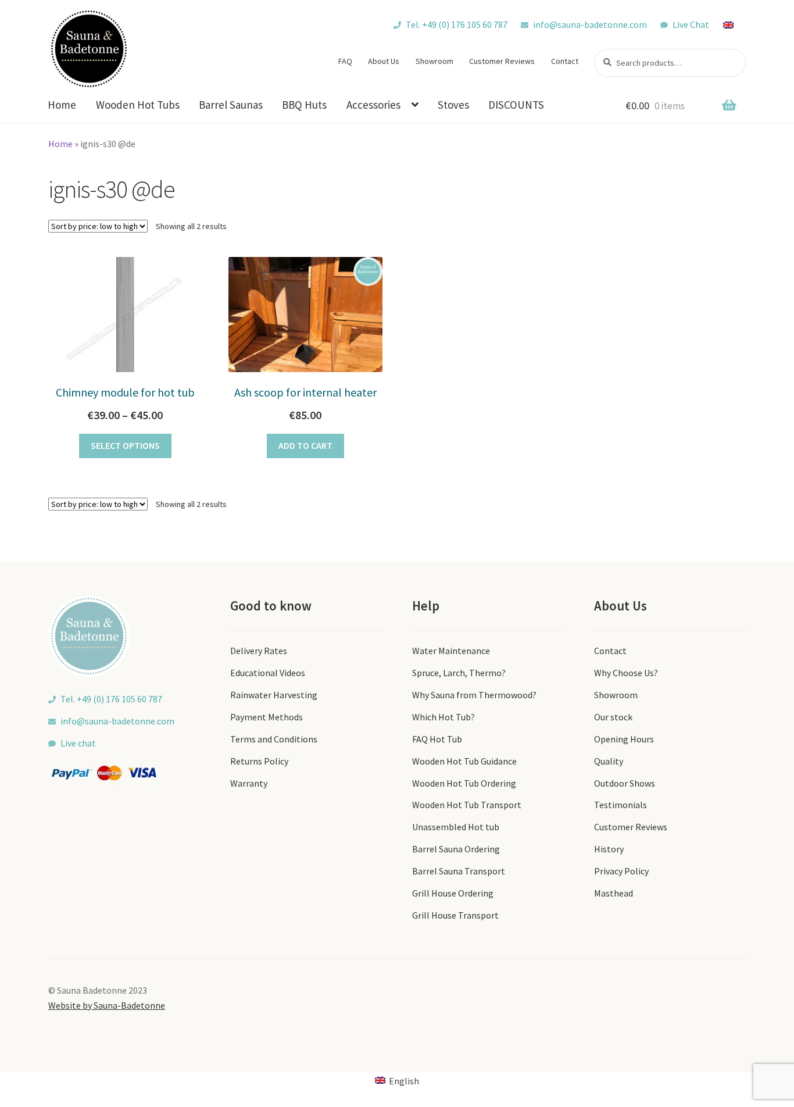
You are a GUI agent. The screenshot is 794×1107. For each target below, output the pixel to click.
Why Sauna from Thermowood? (474, 695)
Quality (608, 761)
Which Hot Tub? (443, 717)
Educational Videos (267, 673)
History (609, 849)
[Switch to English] (734, 24)
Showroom (434, 61)
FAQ (345, 61)
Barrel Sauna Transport (458, 871)
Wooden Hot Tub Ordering (464, 783)
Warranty (248, 783)
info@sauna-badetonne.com (590, 24)
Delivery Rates (258, 650)
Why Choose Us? (626, 673)
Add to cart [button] (305, 445)
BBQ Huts (304, 105)
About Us (383, 61)
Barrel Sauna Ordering (456, 849)
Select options (125, 445)
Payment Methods (266, 717)
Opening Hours (624, 739)
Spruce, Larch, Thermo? (459, 673)
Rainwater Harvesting (273, 695)
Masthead (613, 893)
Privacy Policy (621, 871)
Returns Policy (259, 761)
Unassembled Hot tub (455, 827)
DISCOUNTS (516, 105)
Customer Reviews (502, 61)
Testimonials (620, 804)
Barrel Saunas (231, 105)
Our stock (613, 717)
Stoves (453, 105)
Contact (564, 61)
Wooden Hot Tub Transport (466, 804)
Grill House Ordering (452, 893)
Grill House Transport (455, 915)
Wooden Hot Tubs (138, 105)
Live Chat (691, 24)
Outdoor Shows (624, 783)
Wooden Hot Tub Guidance (464, 761)
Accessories (373, 105)
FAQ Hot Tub (437, 739)
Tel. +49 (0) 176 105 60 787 (456, 24)
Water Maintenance (451, 650)
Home (62, 105)
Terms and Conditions (273, 739)
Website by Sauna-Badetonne (106, 1005)
